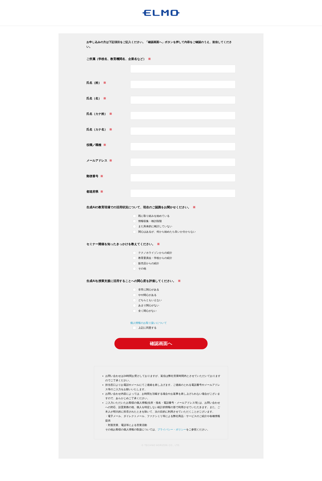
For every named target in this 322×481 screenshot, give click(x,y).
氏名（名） (93, 98)
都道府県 (92, 191)
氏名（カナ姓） (96, 113)
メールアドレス (96, 160)
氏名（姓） (93, 82)
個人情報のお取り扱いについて (148, 322)
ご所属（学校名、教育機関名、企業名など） (116, 58)
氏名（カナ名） (96, 129)
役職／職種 (93, 144)
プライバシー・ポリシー (171, 429)
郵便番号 (92, 176)
